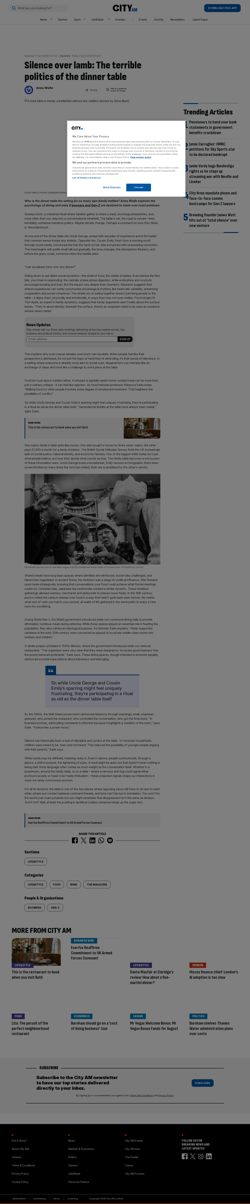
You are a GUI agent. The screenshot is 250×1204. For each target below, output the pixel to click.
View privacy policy (140, 157)
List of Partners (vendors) (86, 177)
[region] (126, 158)
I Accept (138, 187)
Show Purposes (112, 187)
